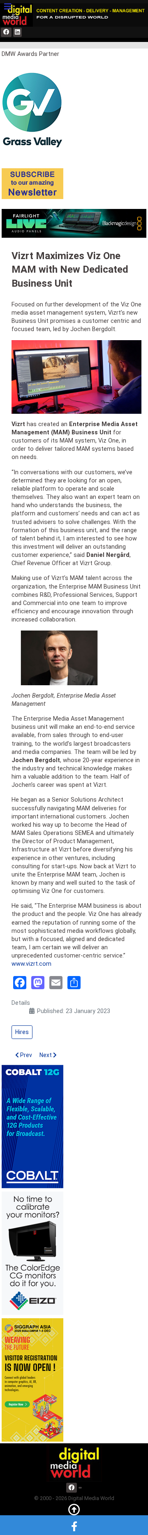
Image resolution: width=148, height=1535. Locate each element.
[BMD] (74, 223)
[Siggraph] (32, 1379)
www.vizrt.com (31, 963)
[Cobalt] (32, 1126)
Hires (22, 1032)
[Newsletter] (32, 183)
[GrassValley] (32, 109)
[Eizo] (32, 1253)
